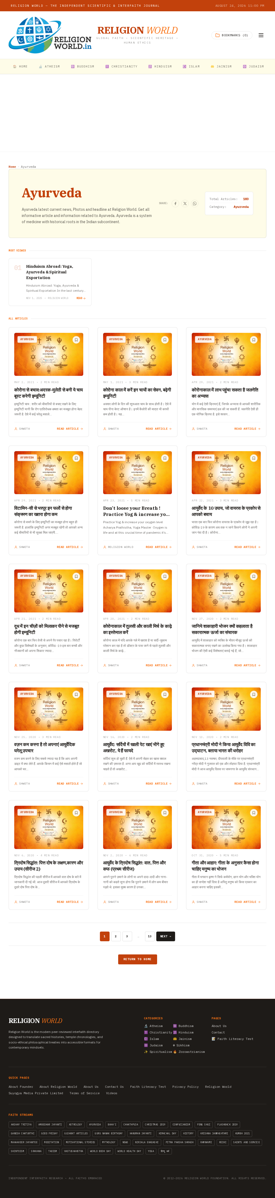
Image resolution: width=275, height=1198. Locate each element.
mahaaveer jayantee (24, 1142)
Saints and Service (246, 1142)
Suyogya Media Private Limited (36, 1093)
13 (150, 936)
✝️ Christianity (121, 66)
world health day (129, 1151)
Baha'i (112, 1124)
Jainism (182, 1039)
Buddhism (183, 1026)
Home (12, 167)
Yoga (151, 1151)
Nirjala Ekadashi (146, 1142)
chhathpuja (131, 1124)
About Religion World (58, 1087)
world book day (100, 1151)
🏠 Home (20, 66)
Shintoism (17, 1151)
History (188, 1133)
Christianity (157, 1032)
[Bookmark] (76, 340)
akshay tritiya (21, 1124)
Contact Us (114, 1087)
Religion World (218, 1087)
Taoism (52, 1151)
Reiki (222, 1142)
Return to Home (138, 959)
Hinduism (183, 1032)
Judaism (153, 1045)
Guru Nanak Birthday (109, 1133)
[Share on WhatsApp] (194, 203)
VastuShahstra (73, 1151)
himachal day (167, 1133)
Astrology (75, 1124)
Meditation (51, 1142)
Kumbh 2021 (242, 1133)
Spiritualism (157, 1052)
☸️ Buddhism (83, 66)
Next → (165, 936)
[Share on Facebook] (175, 203)
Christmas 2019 (155, 1124)
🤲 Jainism (221, 66)
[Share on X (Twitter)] (185, 203)
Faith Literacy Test (148, 1087)
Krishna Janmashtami (214, 1133)
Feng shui (203, 1124)
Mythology (108, 1142)
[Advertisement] (137, 113)
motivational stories (80, 1142)
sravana (36, 1151)
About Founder (21, 1087)
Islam (151, 1039)
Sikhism (181, 1045)
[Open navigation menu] (261, 35)
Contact (218, 1032)
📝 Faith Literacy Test (232, 1039)
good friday (49, 1133)
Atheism (153, 1026)
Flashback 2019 (227, 1124)
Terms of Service (85, 1093)
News (125, 1142)
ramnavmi (206, 1142)
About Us (219, 1026)
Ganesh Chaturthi (22, 1133)
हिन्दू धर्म (165, 1151)
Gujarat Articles (76, 1133)
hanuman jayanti (141, 1133)
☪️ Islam (191, 66)
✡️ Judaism (253, 66)
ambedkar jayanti (50, 1124)
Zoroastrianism (186, 1052)
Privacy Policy (185, 1087)
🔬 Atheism (49, 66)
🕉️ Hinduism (160, 66)
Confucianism (181, 1124)
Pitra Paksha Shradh (180, 1142)
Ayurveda (95, 1124)
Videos (111, 1093)
